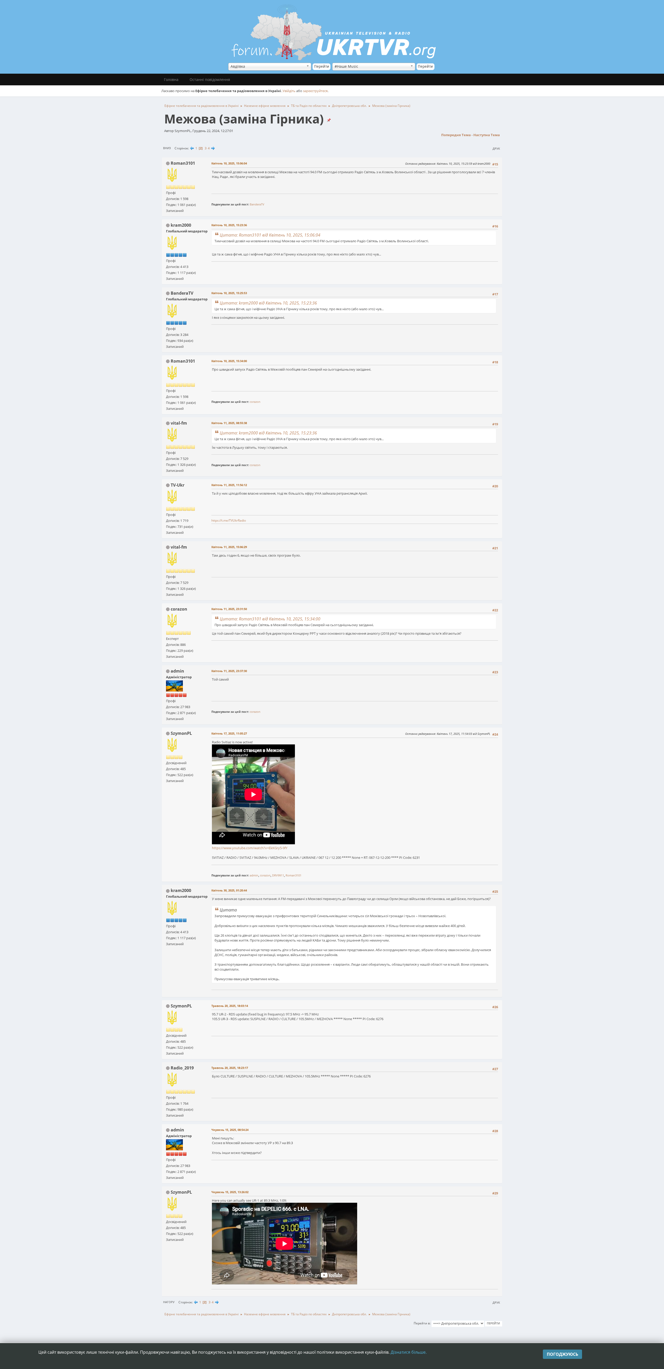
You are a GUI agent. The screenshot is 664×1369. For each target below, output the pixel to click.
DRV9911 (278, 875)
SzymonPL (181, 733)
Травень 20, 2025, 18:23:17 (229, 1068)
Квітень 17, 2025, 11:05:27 (229, 733)
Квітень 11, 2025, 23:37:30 (229, 671)
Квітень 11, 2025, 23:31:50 (229, 609)
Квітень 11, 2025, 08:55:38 (229, 423)
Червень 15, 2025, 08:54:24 (229, 1130)
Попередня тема (456, 135)
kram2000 (181, 225)
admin (177, 671)
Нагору (169, 1302)
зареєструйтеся (315, 90)
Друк (496, 148)
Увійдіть (288, 90)
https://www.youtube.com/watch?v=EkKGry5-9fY (249, 848)
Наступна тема (486, 135)
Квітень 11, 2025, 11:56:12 (229, 485)
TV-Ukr (177, 485)
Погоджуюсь (562, 1354)
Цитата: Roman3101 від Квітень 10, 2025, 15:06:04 (270, 235)
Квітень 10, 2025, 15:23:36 (229, 225)
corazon (255, 402)
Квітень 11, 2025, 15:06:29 (229, 547)
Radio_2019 (182, 1068)
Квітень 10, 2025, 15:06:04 (229, 163)
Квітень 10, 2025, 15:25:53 (229, 293)
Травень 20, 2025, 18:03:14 (229, 1006)
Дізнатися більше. (409, 1352)
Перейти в (422, 1323)
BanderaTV (257, 204)
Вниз (167, 148)
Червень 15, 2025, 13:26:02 (229, 1192)
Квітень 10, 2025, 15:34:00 (229, 361)
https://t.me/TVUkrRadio (228, 520)
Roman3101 (183, 163)
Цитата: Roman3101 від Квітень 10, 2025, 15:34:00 (270, 619)
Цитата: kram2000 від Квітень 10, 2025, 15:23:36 (268, 303)
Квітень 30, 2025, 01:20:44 (229, 890)
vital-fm (179, 423)
